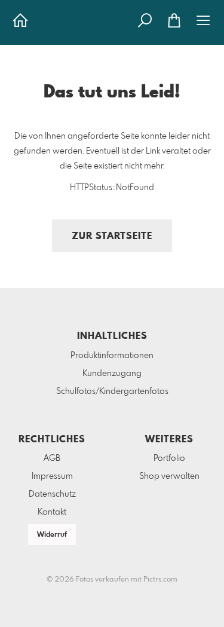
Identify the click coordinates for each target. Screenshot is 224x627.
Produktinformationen (112, 355)
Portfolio (169, 458)
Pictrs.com (160, 579)
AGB (52, 458)
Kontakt (52, 512)
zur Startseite (112, 236)
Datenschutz (52, 494)
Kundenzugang (112, 373)
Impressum (52, 476)
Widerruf (52, 535)
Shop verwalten (169, 476)
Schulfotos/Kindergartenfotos (112, 391)
